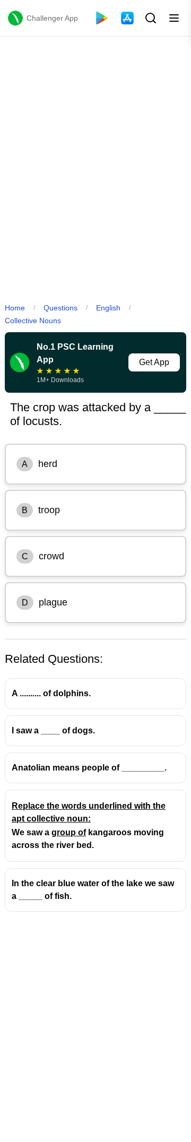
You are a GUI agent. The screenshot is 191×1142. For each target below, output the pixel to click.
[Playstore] (102, 18)
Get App (154, 362)
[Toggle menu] (174, 18)
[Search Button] (149, 18)
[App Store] (127, 18)
